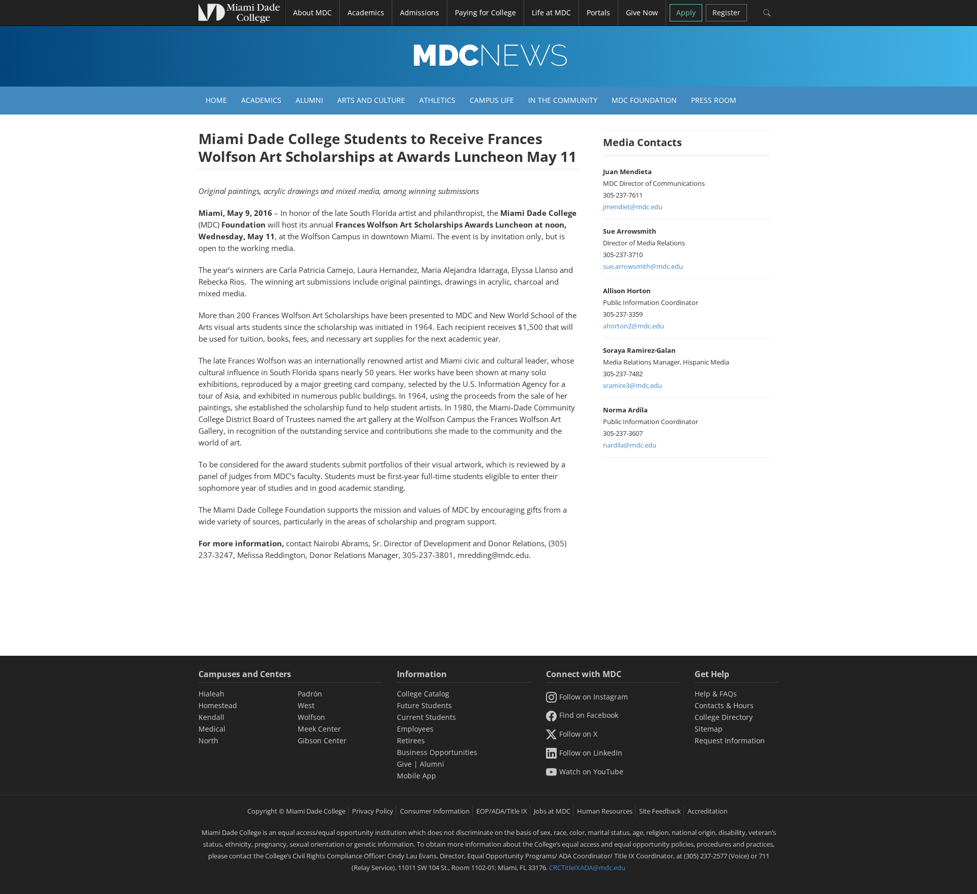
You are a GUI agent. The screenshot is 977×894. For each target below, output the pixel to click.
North (208, 740)
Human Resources (605, 811)
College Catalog (423, 694)
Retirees (411, 740)
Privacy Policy (372, 811)
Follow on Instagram (593, 697)
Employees (415, 729)
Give (404, 764)
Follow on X (578, 734)
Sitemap (709, 729)
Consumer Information (435, 811)
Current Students (426, 717)
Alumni (309, 100)
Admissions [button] (419, 12)
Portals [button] (598, 12)
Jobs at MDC (552, 811)
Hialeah (211, 694)
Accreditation (707, 811)
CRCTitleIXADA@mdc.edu (587, 867)
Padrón (310, 694)
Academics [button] (366, 12)
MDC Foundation (644, 100)
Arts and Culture (371, 100)
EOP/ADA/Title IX (501, 811)
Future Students (424, 705)
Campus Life (492, 100)
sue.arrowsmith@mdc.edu (643, 266)
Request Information (730, 740)
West (306, 705)
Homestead (217, 705)
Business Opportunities (437, 752)
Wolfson (311, 717)
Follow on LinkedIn (590, 753)
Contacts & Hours (724, 705)
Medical (211, 729)
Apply (686, 12)
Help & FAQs (716, 694)
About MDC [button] (312, 12)
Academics (261, 100)
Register (726, 12)
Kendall (211, 717)
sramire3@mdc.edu (632, 385)
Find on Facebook (588, 715)
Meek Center (319, 729)
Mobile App (416, 775)
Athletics (437, 100)
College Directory (724, 717)
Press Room (713, 100)
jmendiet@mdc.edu (633, 206)
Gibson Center (322, 740)
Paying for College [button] (485, 12)
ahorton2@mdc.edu (633, 325)
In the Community (562, 100)
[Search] (766, 12)
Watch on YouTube (591, 771)
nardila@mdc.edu (629, 445)
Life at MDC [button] (551, 12)
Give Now (642, 12)
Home (216, 100)
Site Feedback (660, 811)
